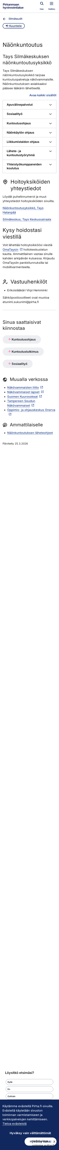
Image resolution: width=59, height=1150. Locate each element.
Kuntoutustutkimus (25, 351)
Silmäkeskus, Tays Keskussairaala (27, 219)
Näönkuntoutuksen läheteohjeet (30, 432)
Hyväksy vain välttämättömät (30, 1133)
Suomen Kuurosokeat (22, 396)
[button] (29, 1082)
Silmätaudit (15, 18)
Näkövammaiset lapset (23, 392)
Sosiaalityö (19, 363)
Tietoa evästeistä (14, 1123)
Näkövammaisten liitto (23, 387)
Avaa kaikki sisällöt (42, 95)
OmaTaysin (10, 249)
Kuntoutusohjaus (23, 339)
